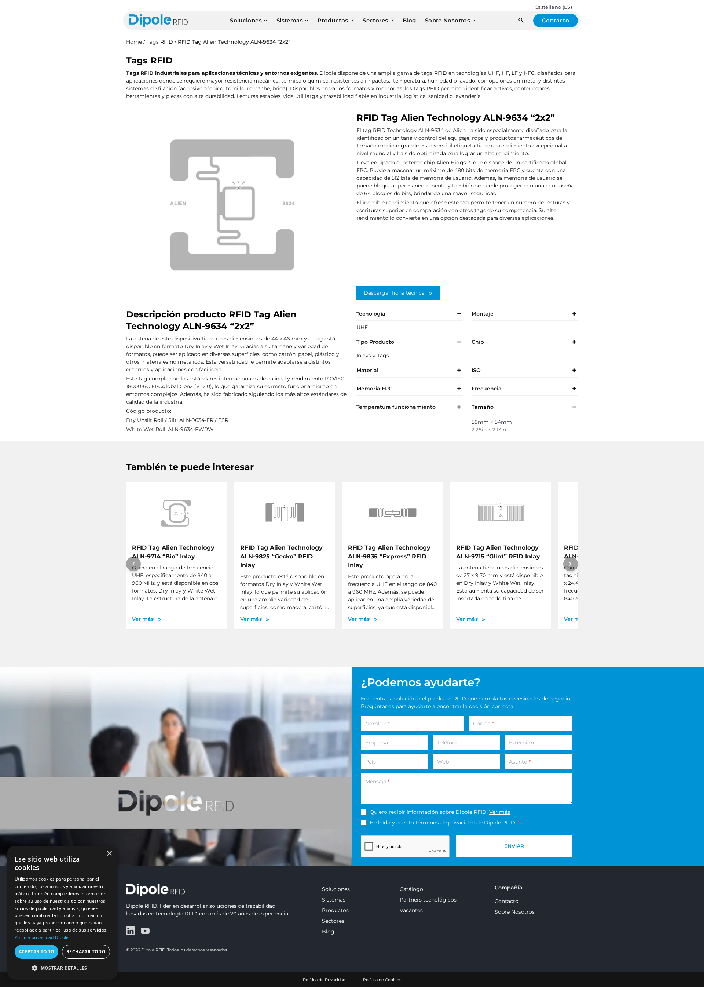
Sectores (333, 921)
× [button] (109, 853)
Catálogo (411, 889)
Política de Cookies (382, 979)
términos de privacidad (445, 822)
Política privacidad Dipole (42, 937)
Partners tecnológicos (428, 899)
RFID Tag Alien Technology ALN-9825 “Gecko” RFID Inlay (281, 556)
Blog (328, 931)
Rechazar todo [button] (86, 951)
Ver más (499, 812)
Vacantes (411, 910)
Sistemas (333, 899)
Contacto (506, 901)
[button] (62, 968)
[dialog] (62, 913)
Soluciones (336, 889)
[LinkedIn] (130, 930)
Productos (335, 910)
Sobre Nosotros (515, 911)
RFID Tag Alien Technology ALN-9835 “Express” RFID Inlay (389, 556)
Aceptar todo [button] (37, 951)
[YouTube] (145, 930)
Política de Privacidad (324, 979)
